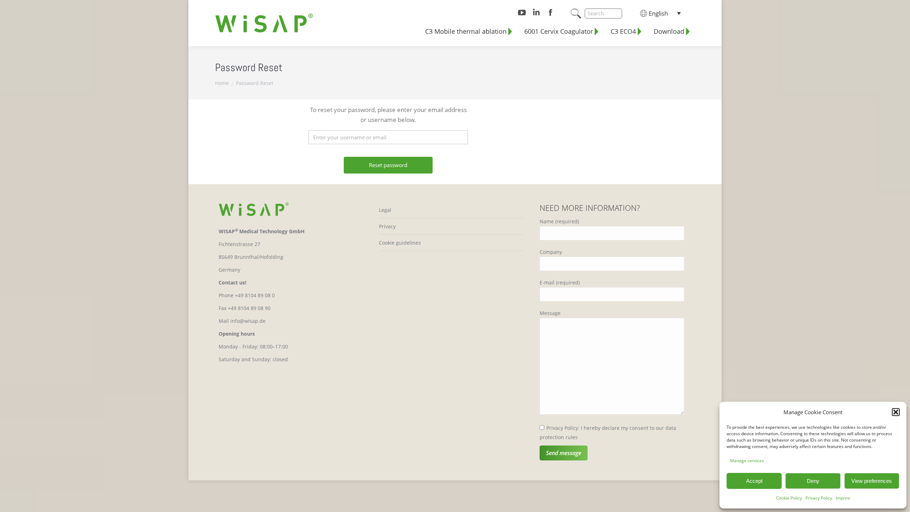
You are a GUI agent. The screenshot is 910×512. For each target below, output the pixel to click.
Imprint (843, 498)
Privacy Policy (818, 498)
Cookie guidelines (400, 242)
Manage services (747, 461)
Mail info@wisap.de (242, 321)
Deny (813, 481)
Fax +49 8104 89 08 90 (245, 308)
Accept (754, 481)
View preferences (871, 481)
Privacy (387, 226)
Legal (385, 210)
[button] (895, 412)
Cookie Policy (789, 498)
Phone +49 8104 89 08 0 (247, 295)
